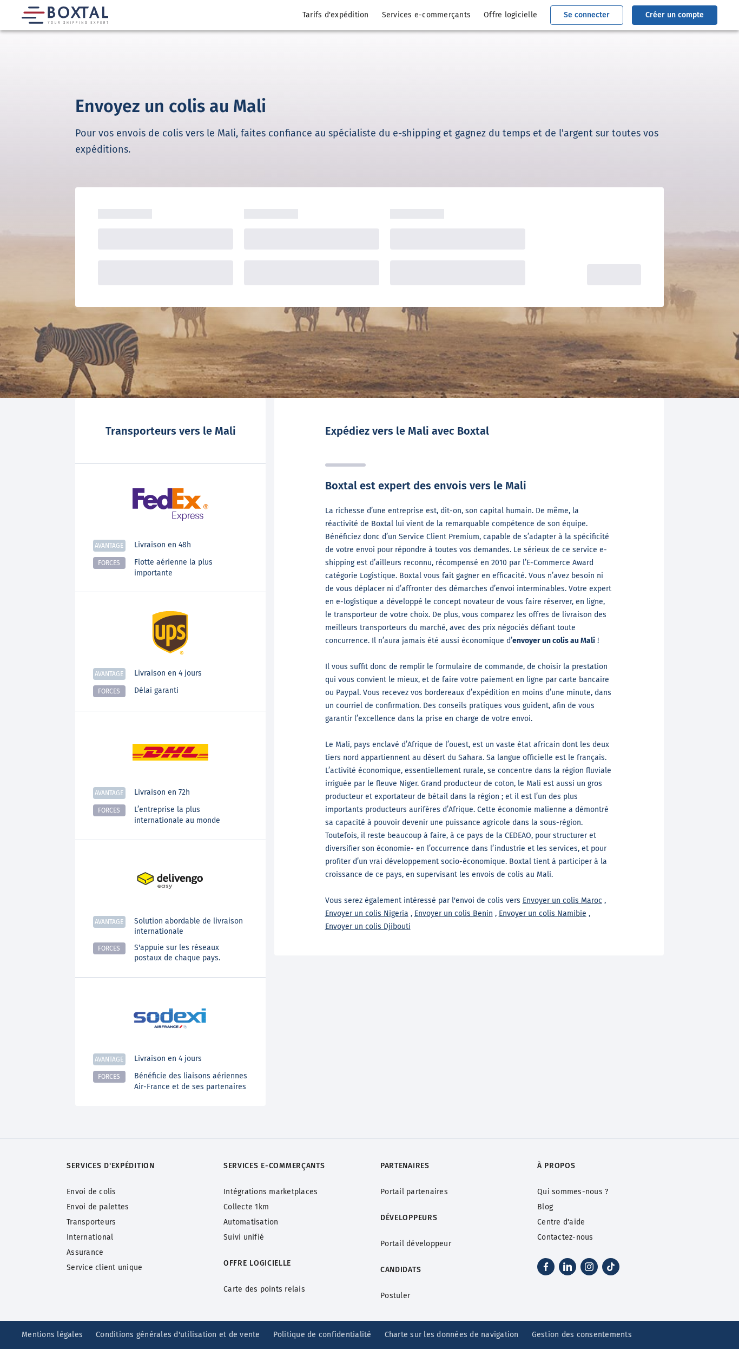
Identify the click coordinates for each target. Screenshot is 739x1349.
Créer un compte (674, 14)
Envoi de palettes (98, 1207)
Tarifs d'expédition (335, 14)
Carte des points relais (264, 1289)
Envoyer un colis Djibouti (368, 926)
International (90, 1237)
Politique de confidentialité (322, 1334)
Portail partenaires (414, 1191)
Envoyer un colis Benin (453, 913)
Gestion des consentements (582, 1334)
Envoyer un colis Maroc (562, 900)
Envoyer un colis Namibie (542, 913)
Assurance (85, 1252)
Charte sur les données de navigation (452, 1334)
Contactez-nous (565, 1237)
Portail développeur (415, 1243)
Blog (545, 1207)
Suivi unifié (243, 1237)
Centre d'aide (561, 1222)
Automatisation (251, 1222)
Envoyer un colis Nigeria (366, 913)
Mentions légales (52, 1334)
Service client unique (104, 1267)
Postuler (395, 1295)
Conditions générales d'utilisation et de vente (178, 1334)
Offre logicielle (510, 14)
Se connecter (587, 14)
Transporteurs (91, 1222)
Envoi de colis (91, 1191)
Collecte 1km (246, 1207)
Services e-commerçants (426, 14)
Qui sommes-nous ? (572, 1191)
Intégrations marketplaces (270, 1191)
